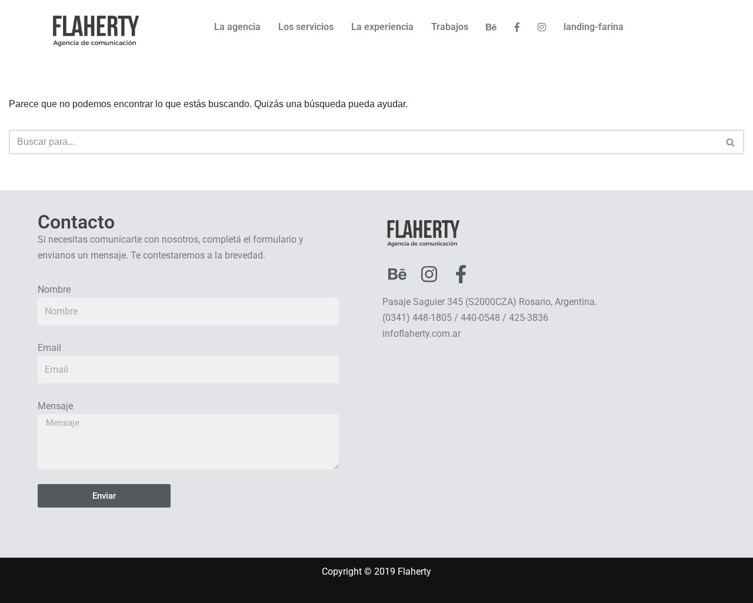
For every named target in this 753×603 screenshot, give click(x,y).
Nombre (54, 289)
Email (49, 347)
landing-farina (594, 26)
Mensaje (55, 406)
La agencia (237, 26)
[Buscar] (731, 142)
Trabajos (449, 26)
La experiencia (382, 26)
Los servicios (306, 26)
